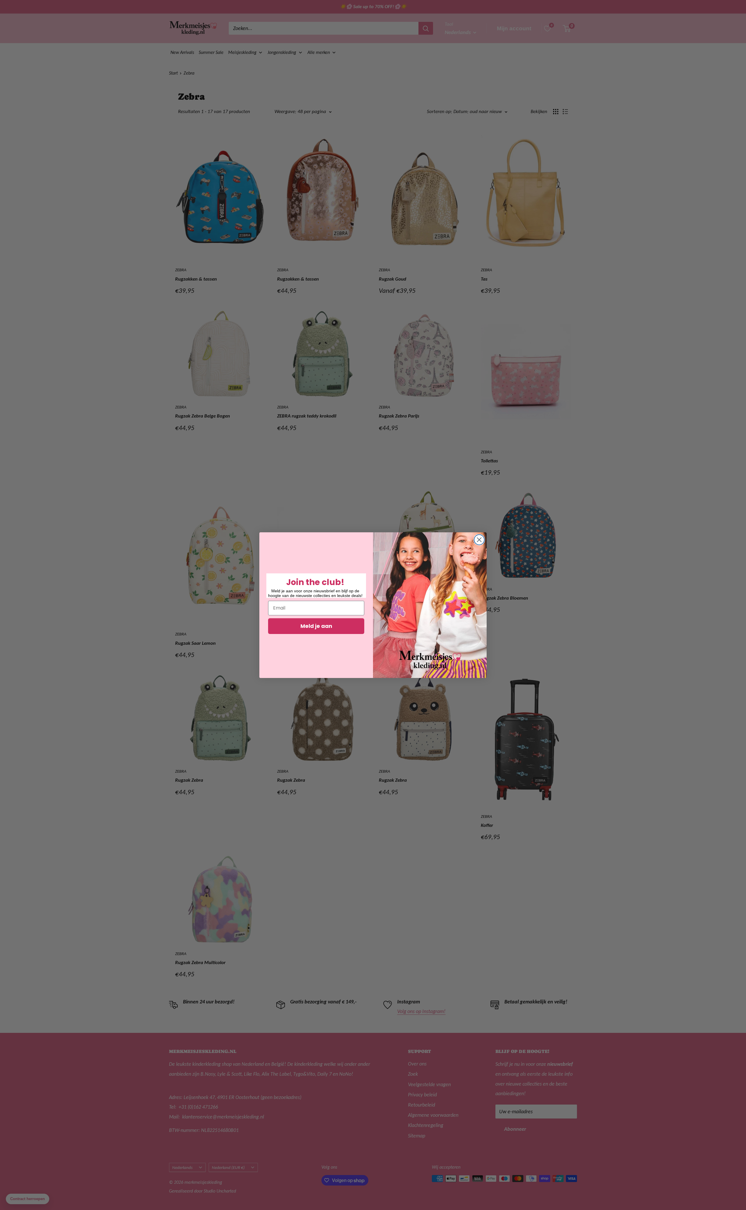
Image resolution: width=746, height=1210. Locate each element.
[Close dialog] (479, 540)
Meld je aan (316, 626)
